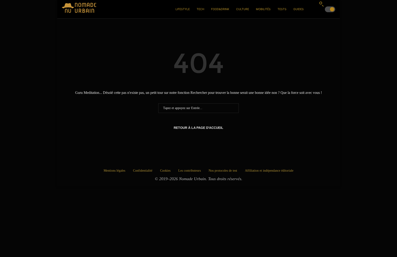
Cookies (165, 170)
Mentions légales (114, 170)
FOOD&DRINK (220, 9)
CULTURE (242, 9)
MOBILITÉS (263, 9)
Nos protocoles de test (223, 170)
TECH (200, 9)
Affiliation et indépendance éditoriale (269, 170)
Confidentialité (142, 170)
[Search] (321, 4)
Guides (298, 9)
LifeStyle (183, 9)
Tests (282, 9)
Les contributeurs (189, 170)
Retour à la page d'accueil (198, 128)
